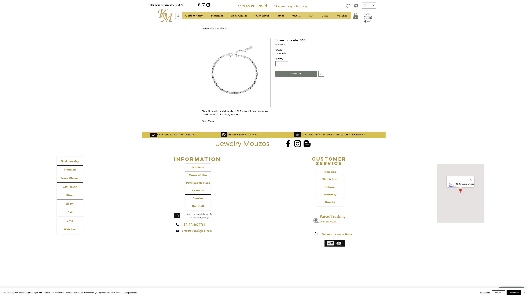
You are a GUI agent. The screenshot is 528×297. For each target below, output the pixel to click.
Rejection (498, 292)
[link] (355, 16)
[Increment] (286, 63)
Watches (70, 229)
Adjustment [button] (485, 292)
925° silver (70, 186)
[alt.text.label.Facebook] (199, 5)
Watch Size (329, 179)
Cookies (198, 198)
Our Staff (198, 206)
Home (205, 28)
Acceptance (514, 292)
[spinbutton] (281, 63)
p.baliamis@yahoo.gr (200, 217)
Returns (330, 187)
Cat (70, 212)
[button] (194, 15)
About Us (198, 190)
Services (198, 167)
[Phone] (177, 224)
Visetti (69, 203)
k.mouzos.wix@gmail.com (197, 231)
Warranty (330, 194)
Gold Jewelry (70, 161)
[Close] (524, 292)
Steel (69, 195)
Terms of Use (198, 175)
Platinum (70, 169)
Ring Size (330, 171)
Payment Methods (198, 183)
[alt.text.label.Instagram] (203, 5)
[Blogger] (208, 5)
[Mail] (177, 231)
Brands (330, 202)
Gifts (70, 220)
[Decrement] (277, 63)
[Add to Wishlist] (321, 74)
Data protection (130, 292)
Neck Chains (69, 178)
